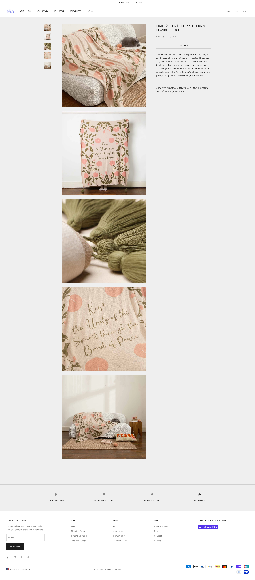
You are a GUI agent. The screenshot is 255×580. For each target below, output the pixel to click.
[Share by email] (174, 37)
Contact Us (118, 531)
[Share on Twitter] (167, 37)
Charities (158, 535)
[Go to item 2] (47, 37)
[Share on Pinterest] (171, 37)
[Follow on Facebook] (7, 557)
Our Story (117, 526)
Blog (156, 531)
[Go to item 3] (47, 46)
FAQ (73, 526)
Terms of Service (120, 540)
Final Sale (90, 11)
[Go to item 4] (47, 56)
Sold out (183, 45)
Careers (157, 540)
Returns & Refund (79, 535)
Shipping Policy (78, 531)
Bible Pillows (25, 11)
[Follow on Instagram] (14, 557)
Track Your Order (78, 540)
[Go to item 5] (47, 65)
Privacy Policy (119, 535)
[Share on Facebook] (163, 37)
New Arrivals (42, 11)
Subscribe (15, 546)
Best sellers (75, 11)
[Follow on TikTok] (28, 557)
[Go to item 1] (47, 27)
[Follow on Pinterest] (21, 557)
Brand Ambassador (162, 526)
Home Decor (59, 11)
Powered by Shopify (113, 569)
